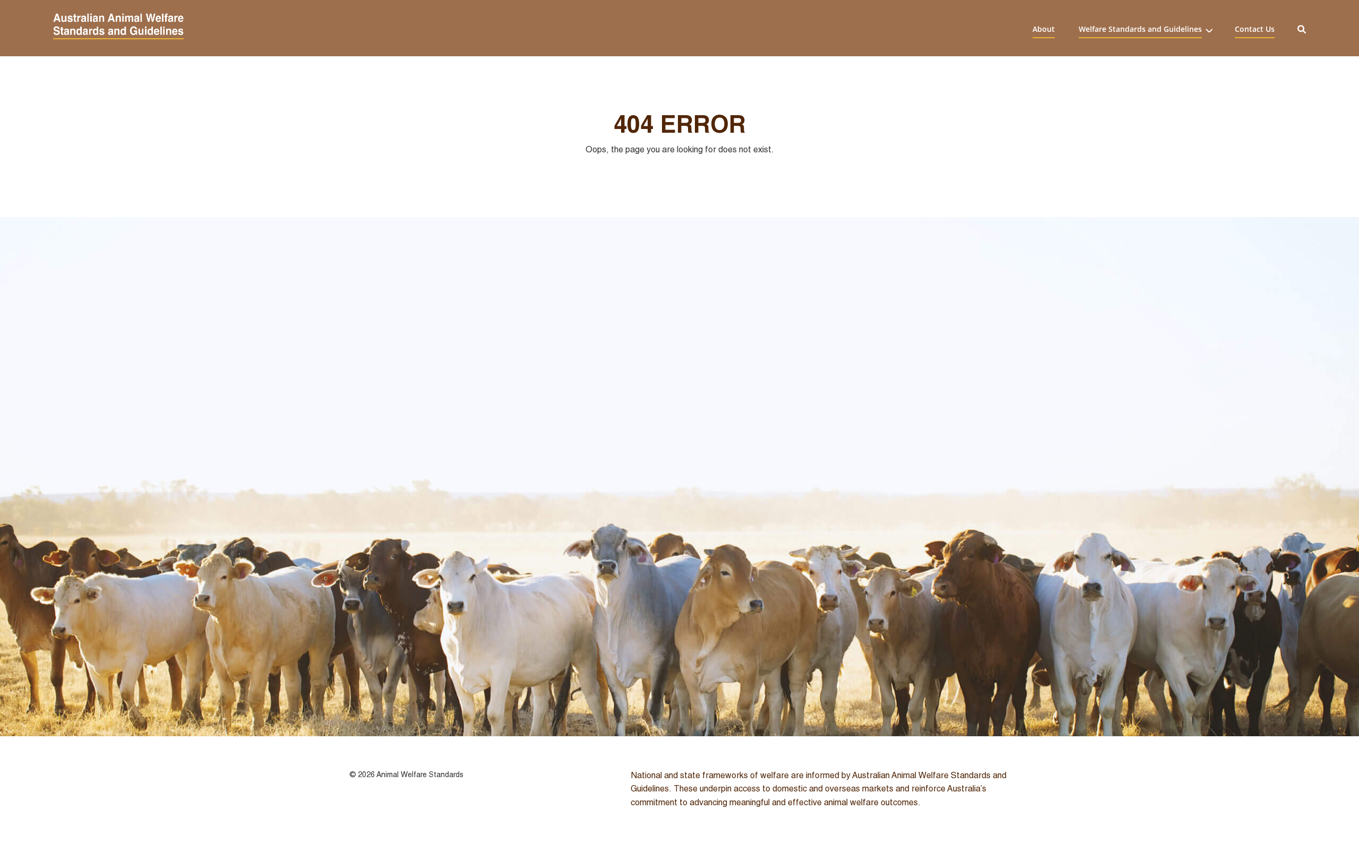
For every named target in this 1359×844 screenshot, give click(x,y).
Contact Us (1255, 28)
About (1044, 28)
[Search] (1301, 28)
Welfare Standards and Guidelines (1140, 28)
